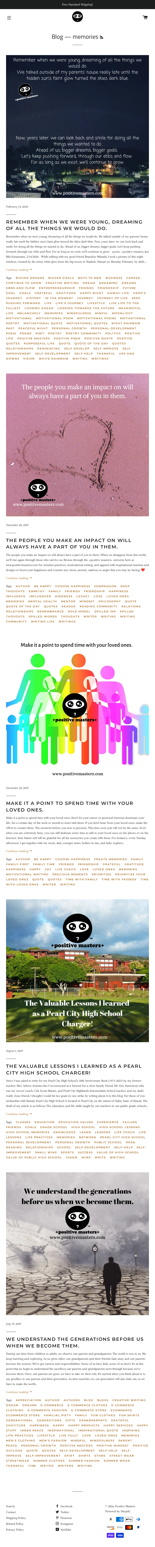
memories (54, 313)
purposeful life (39, 343)
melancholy (29, 313)
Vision (29, 358)
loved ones (118, 596)
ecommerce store (23, 1415)
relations (131, 606)
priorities (101, 874)
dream (12, 1405)
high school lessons (119, 1127)
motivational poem (54, 318)
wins (86, 1157)
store (100, 1455)
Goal (11, 293)
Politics (113, 333)
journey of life (112, 298)
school (64, 1147)
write (100, 1157)
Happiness (118, 591)
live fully (69, 1435)
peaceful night (33, 328)
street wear (122, 1455)
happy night (92, 293)
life (48, 303)
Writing (80, 358)
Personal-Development (113, 328)
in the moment (59, 298)
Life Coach (65, 869)
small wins (46, 1152)
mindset (87, 601)
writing (117, 1157)
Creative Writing (62, 283)
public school (108, 1142)
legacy (83, 596)
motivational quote (43, 323)
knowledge (64, 1132)
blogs (103, 1400)
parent (125, 1440)
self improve (105, 348)
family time (44, 864)
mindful (78, 1440)
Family (55, 591)
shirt (69, 1455)
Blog (57, 36)
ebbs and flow (20, 288)
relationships (20, 348)
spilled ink (105, 611)
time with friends (119, 879)
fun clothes (103, 1415)
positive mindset (113, 1445)
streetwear (17, 1460)
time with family (82, 879)
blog (88, 1400)
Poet (40, 333)
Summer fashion (84, 1460)
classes (23, 1122)
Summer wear (117, 1460)
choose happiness (72, 586)
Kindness (64, 596)
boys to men (90, 277)
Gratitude (66, 293)
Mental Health (42, 601)
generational (19, 1420)
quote (65, 343)
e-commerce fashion (47, 1410)
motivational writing (27, 874)
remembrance (50, 611)
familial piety (57, 1415)
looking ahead (39, 308)
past (10, 328)
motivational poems (96, 318)
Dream (89, 283)
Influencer (40, 596)
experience (108, 1122)
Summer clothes (49, 1460)
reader (69, 606)
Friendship (108, 288)
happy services (118, 1425)
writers (65, 1465)
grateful (44, 293)
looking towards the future (86, 308)
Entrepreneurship (57, 288)
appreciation (28, 1400)
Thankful (106, 353)
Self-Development (52, 353)
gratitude (16, 1425)
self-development (92, 1147)
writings (100, 358)
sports (67, 1152)
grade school (53, 1127)
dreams (29, 1405)
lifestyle (96, 303)
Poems (26, 333)
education (45, 1122)
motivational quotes (87, 323)
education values (76, 1122)
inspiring (131, 1430)
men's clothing (21, 1440)
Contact (11, 1512)
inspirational (61, 1430)
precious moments (70, 874)
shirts (85, 1455)
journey (85, 298)
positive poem (67, 338)
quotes (49, 1450)
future (129, 288)
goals (31, 1127)
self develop (77, 348)
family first (17, 864)
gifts (70, 1420)
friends (13, 1127)
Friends (86, 288)
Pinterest (66, 1518)
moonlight (122, 313)
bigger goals (61, 277)
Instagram (66, 1524)
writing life (43, 621)
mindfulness (102, 1440)
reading (14, 1147)
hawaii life (118, 293)
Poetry (55, 333)
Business (114, 277)
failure (130, 1122)
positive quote (98, 338)
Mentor (68, 601)
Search (10, 1506)
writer (90, 616)
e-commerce (52, 1405)
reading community (99, 606)
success (85, 1152)
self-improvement (43, 1455)
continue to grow (24, 283)
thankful (15, 1465)
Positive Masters (76, 1445)
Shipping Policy (16, 1518)
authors (72, 1400)
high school (83, 1127)
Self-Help (83, 353)
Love (98, 596)
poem (11, 333)
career (133, 277)
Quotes (119, 343)
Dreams (129, 283)
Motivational (19, 318)
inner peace (32, 1430)
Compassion (105, 586)
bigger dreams (30, 277)
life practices (39, 1137)
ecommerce (121, 1410)
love (86, 1435)
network (87, 1137)
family (81, 1415)
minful (101, 313)
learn (85, 1132)
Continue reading (17, 270)
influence (16, 596)
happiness (39, 1425)
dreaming (108, 283)
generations (49, 1420)
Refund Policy (15, 1524)
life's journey (70, 303)
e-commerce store (89, 1410)
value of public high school (34, 1157)
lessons (103, 1132)
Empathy (37, 591)
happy (35, 869)
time (32, 1465)
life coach (124, 1132)
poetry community (84, 333)
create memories (110, 859)
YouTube (65, 1529)
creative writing (129, 1400)
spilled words (43, 616)
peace (11, 1445)
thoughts (70, 616)
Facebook (66, 1506)
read (131, 1142)
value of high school (118, 1152)
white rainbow (53, 358)
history (33, 298)
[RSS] (101, 37)
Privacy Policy (15, 1529)
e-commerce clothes (88, 1405)
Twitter (64, 1512)
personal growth (69, 328)
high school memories (28, 1132)
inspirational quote (98, 1430)
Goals (25, 293)
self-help (123, 1147)
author (23, 586)
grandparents (93, 1420)
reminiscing (48, 348)
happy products (84, 1425)
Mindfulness (79, 313)
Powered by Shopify (117, 1511)
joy (48, 869)
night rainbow (126, 323)
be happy (43, 586)
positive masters (33, 338)
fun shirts (129, 1415)
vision (72, 1157)
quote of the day (91, 343)
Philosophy (110, 601)
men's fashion (53, 1440)
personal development (28, 1142)
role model (79, 611)
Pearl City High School (123, 1137)
